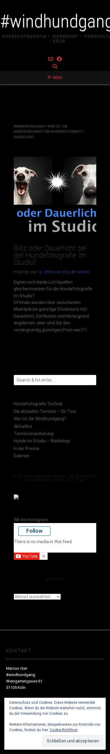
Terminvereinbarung (33, 433)
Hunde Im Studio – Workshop (42, 440)
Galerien (22, 455)
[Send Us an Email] (50, 59)
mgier (84, 272)
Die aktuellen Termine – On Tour (45, 411)
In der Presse (26, 448)
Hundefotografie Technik (38, 403)
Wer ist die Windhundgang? (40, 418)
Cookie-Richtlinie (63, 730)
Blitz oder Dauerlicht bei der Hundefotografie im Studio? (50, 255)
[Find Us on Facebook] (59, 59)
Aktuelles (23, 426)
